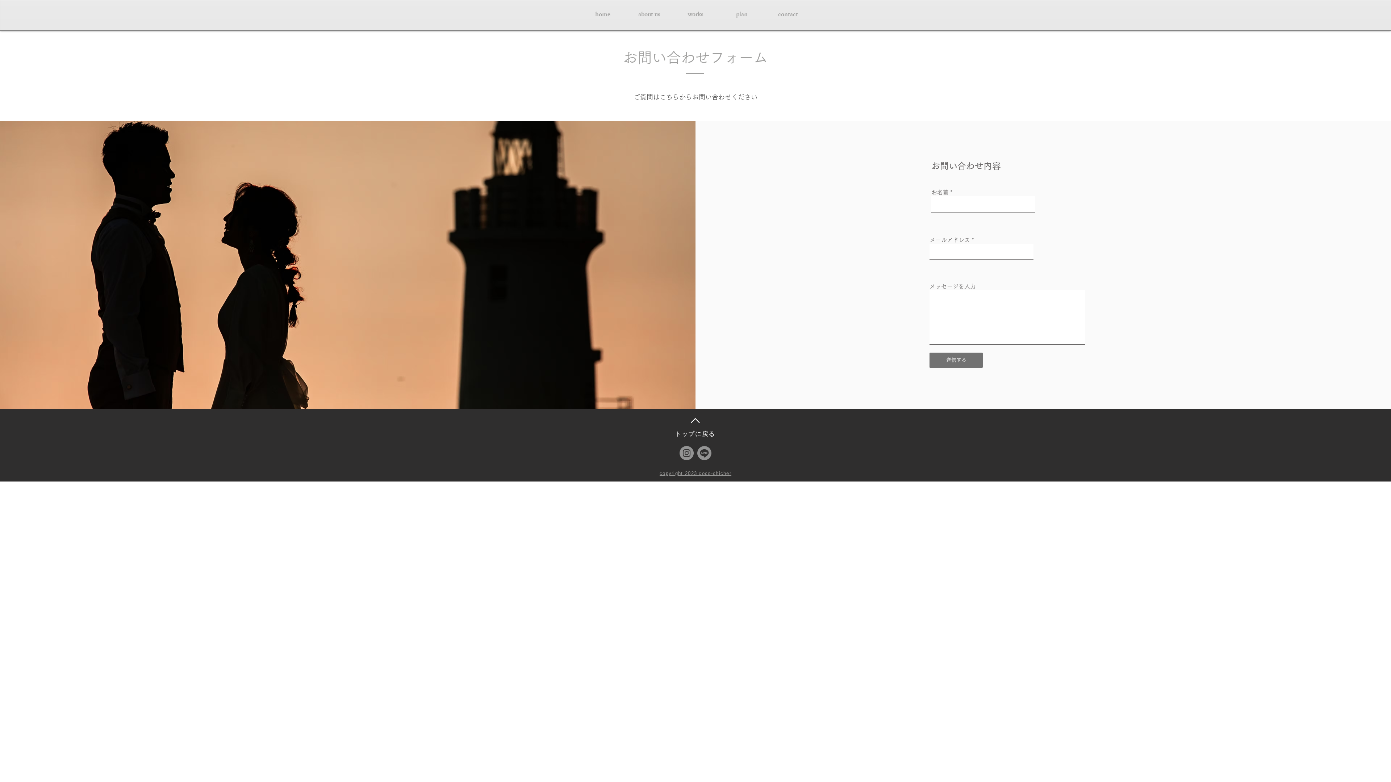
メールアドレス (950, 240)
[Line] (704, 453)
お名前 (940, 192)
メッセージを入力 (953, 286)
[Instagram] (687, 453)
